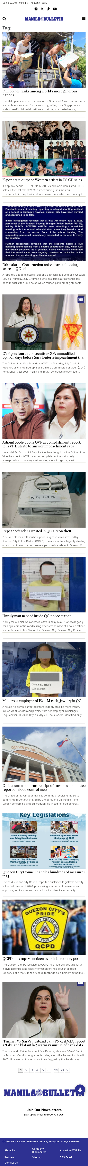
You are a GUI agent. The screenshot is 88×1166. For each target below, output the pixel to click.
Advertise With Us (70, 1150)
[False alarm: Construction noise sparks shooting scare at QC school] (44, 233)
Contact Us (11, 1162)
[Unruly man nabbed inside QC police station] (44, 584)
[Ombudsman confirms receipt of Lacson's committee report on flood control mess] (44, 754)
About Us (10, 1150)
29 (56, 1070)
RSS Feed (66, 1157)
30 (62, 1070)
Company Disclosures (39, 1150)
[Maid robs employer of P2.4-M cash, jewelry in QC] (44, 669)
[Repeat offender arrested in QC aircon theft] (44, 500)
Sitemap (37, 1157)
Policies (9, 1157)
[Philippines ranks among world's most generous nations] (44, 60)
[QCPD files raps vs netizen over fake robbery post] (44, 927)
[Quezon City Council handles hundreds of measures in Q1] (44, 841)
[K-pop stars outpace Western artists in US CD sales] (44, 148)
